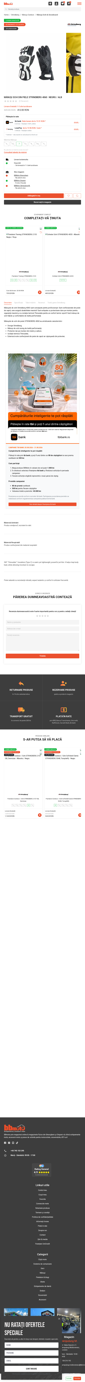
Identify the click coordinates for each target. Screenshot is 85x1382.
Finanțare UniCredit (42, 1244)
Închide (69, 1378)
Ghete (42, 1282)
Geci (42, 1268)
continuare (31, 1368)
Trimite (43, 656)
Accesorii (42, 1300)
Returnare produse (42, 1208)
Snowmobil (42, 1295)
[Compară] (77, 195)
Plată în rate (42, 1226)
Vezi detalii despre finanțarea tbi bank (42, 504)
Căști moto (42, 1259)
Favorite (42, 1199)
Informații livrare (42, 1221)
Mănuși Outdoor (28, 15)
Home (6, 15)
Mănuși (42, 1273)
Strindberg (15, 15)
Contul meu (42, 1190)
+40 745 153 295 (17, 1151)
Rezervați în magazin (42, 202)
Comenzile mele (42, 1204)
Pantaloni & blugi (42, 1277)
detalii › (76, 122)
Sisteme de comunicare (42, 1264)
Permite (77, 1378)
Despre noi (42, 1230)
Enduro (42, 1291)
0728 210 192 (66, 1361)
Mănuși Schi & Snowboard (47, 15)
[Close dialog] (59, 1319)
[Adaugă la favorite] (68, 195)
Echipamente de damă (42, 1286)
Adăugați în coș (34, 196)
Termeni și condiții (43, 1212)
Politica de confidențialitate (42, 1217)
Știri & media (42, 1239)
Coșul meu (43, 1195)
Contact (42, 1235)
